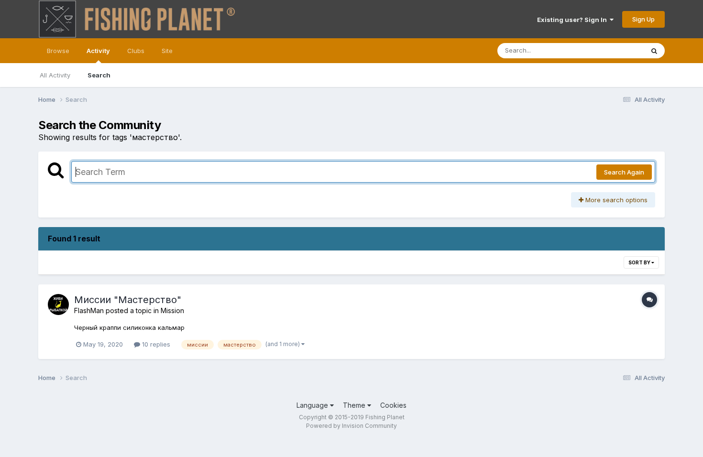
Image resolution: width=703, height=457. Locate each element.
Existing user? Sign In (573, 19)
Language (313, 405)
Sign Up (643, 19)
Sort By (639, 262)
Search (99, 75)
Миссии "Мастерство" (127, 299)
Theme (355, 405)
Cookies (393, 405)
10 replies (155, 344)
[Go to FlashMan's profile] (58, 304)
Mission (172, 310)
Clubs (135, 50)
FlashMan (89, 310)
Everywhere (614, 50)
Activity (98, 50)
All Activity (55, 75)
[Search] (654, 50)
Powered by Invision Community (351, 425)
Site (167, 50)
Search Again (624, 172)
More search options (615, 200)
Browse (58, 50)
